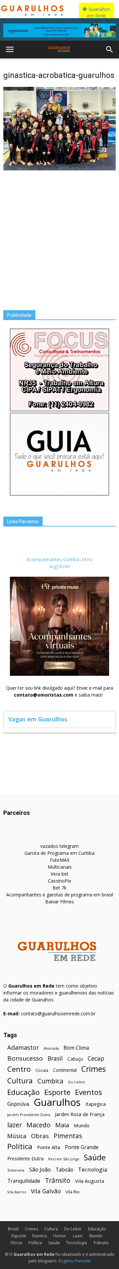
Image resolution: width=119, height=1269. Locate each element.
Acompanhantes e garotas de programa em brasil (59, 894)
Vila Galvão (46, 1191)
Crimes (93, 1069)
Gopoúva (18, 1104)
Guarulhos (57, 1102)
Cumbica (50, 1081)
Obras (40, 1135)
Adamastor (23, 1047)
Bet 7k (59, 888)
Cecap (96, 1058)
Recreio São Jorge (63, 1159)
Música (16, 1136)
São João (40, 1169)
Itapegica (95, 1104)
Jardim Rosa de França (79, 1114)
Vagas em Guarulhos (37, 719)
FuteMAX (59, 860)
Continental (65, 1070)
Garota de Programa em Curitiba (59, 853)
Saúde (95, 1157)
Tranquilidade (23, 1181)
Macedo (38, 1124)
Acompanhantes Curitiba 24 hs (59, 559)
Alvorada (51, 1048)
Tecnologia (92, 1169)
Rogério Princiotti (75, 1261)
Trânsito (57, 1180)
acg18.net (59, 566)
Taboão (64, 1169)
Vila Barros (16, 1191)
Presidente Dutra (25, 1158)
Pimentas (68, 1135)
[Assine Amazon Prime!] (59, 30)
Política (19, 1146)
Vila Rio (72, 1192)
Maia (62, 1124)
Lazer (78, 1236)
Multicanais (60, 867)
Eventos (88, 1092)
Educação (23, 1092)
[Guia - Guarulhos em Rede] (59, 493)
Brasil (55, 1058)
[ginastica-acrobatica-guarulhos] (59, 168)
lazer (14, 1124)
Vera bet (59, 874)
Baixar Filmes (59, 901)
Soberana (15, 1170)
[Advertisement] (59, 235)
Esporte (57, 1092)
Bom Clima (76, 1047)
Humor (59, 1236)
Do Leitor (76, 1081)
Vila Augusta (89, 1181)
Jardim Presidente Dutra (28, 1114)
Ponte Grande (82, 1147)
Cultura (20, 1080)
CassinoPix (59, 881)
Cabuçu (75, 1059)
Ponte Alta (48, 1147)
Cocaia (41, 1070)
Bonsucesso (25, 1058)
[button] (109, 49)
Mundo (82, 1125)
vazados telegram (59, 846)
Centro (19, 1069)
